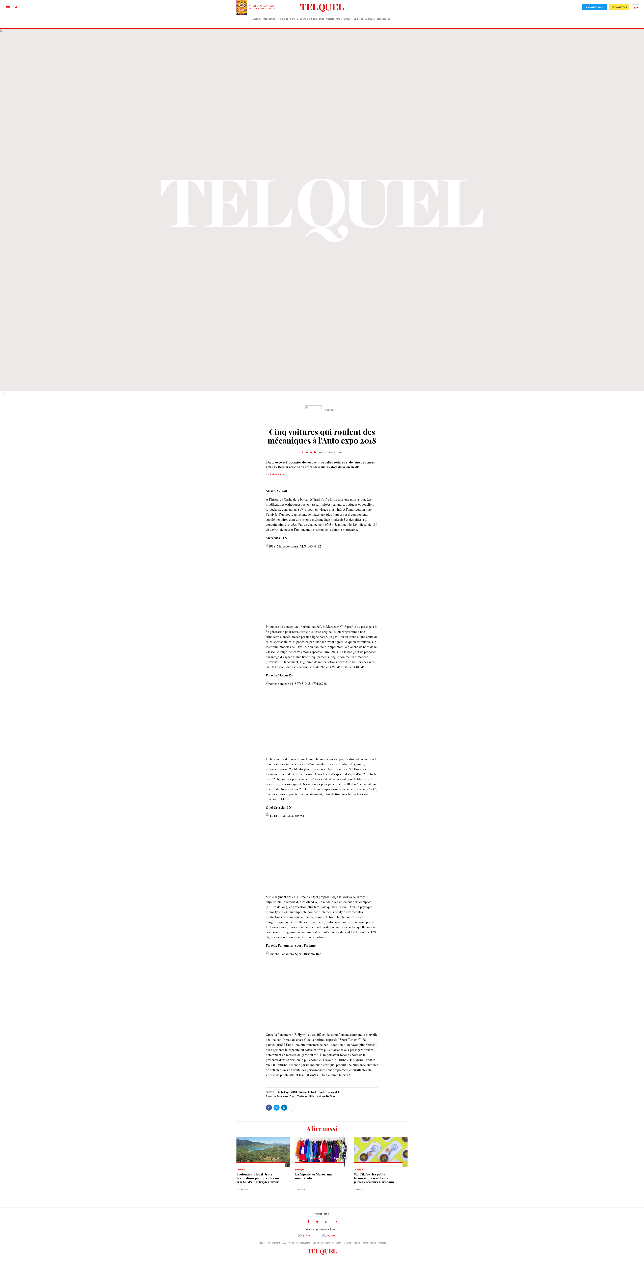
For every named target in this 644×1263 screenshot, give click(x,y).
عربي (635, 7)
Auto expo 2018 (287, 1092)
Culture (348, 19)
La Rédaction (277, 474)
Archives (370, 19)
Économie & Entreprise (312, 19)
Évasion (240, 1169)
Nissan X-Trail (307, 1092)
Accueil (257, 19)
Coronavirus (270, 19)
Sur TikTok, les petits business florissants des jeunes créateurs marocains (374, 1178)
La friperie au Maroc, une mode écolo (313, 1176)
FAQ (284, 1243)
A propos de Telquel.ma (299, 1243)
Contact (382, 1243)
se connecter (619, 7)
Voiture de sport (327, 1096)
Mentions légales (352, 1243)
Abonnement (274, 1243)
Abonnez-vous (594, 7)
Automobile (309, 452)
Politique (283, 19)
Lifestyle (299, 1169)
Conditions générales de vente (327, 1243)
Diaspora (381, 19)
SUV (311, 1096)
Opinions (358, 19)
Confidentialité (369, 1243)
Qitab (339, 19)
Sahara (294, 19)
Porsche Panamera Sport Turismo (286, 1096)
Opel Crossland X (328, 1092)
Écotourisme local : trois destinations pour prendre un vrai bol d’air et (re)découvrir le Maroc (257, 1178)
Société (330, 19)
